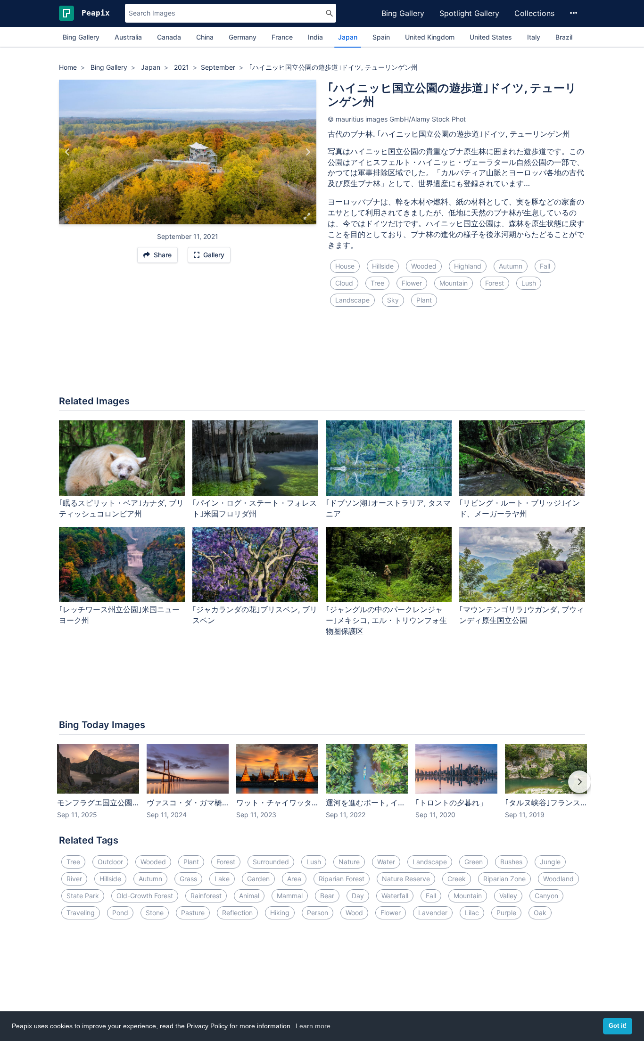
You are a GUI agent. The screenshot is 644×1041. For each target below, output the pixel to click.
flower (412, 283)
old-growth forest (144, 896)
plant (424, 300)
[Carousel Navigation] (322, 788)
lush (528, 283)
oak (540, 913)
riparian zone (504, 879)
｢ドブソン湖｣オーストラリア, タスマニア (388, 508)
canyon (546, 896)
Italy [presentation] (533, 37)
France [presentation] (282, 37)
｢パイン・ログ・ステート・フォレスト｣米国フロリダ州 (254, 508)
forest (494, 283)
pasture (193, 913)
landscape (352, 300)
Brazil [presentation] (563, 37)
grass (188, 879)
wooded (424, 266)
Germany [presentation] (242, 37)
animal (249, 896)
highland (467, 266)
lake (222, 879)
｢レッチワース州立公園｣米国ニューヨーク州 (119, 615)
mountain (453, 283)
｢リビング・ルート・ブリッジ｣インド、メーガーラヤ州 (519, 508)
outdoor (110, 862)
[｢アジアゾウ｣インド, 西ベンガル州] (307, 152)
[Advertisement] (322, 356)
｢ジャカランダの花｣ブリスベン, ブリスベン (254, 615)
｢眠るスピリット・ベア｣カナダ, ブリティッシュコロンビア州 (121, 508)
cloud (344, 283)
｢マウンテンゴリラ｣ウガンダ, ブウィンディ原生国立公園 (521, 615)
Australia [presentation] (128, 37)
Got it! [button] (618, 1026)
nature (349, 862)
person (317, 913)
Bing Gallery (402, 13)
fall (545, 266)
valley (508, 896)
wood (354, 913)
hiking (279, 913)
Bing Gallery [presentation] (81, 37)
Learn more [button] (313, 1026)
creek (456, 879)
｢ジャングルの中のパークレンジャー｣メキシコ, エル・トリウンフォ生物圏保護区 (386, 620)
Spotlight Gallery (469, 13)
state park (82, 896)
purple (506, 913)
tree (377, 283)
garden (258, 879)
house (345, 266)
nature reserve (406, 879)
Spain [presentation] (381, 37)
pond (120, 913)
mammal (290, 896)
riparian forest (341, 879)
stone (155, 913)
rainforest (206, 896)
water (386, 862)
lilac (472, 913)
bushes (511, 862)
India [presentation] (315, 37)
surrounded (271, 862)
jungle (550, 862)
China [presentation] (205, 37)
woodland (558, 879)
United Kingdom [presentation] (429, 37)
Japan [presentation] (347, 37)
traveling (80, 913)
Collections (534, 13)
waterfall (394, 896)
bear (327, 896)
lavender (432, 913)
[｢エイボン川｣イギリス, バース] (67, 152)
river (74, 879)
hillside (383, 266)
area (294, 879)
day (358, 896)
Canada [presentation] (169, 37)
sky (393, 300)
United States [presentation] (491, 37)
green (473, 862)
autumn (510, 266)
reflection (237, 913)
